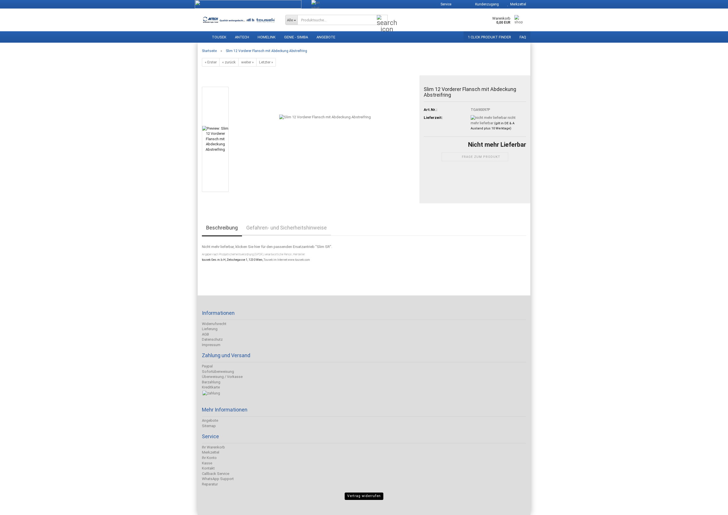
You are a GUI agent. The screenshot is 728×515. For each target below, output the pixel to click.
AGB (205, 334)
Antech (242, 37)
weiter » (247, 62)
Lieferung (210, 329)
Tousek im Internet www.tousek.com (287, 259)
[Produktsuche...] (382, 20)
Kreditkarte (211, 387)
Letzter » (266, 62)
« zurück (229, 62)
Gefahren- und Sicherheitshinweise (286, 228)
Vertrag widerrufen (364, 496)
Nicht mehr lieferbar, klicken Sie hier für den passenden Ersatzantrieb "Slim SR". (267, 247)
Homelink (267, 37)
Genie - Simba (296, 37)
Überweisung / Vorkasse (222, 377)
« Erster (211, 62)
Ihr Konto (209, 458)
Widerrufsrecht (214, 324)
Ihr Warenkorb (213, 447)
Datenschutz (212, 339)
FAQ (523, 37)
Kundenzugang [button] (486, 4)
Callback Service (215, 473)
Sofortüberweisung (218, 371)
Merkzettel (517, 4)
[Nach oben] (15, 506)
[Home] (202, 36)
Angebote (326, 37)
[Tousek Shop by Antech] (239, 20)
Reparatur (210, 484)
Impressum (211, 345)
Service (445, 4)
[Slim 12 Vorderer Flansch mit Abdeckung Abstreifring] (325, 139)
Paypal (207, 366)
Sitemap (209, 426)
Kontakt (208, 468)
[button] (461, 4)
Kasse (207, 463)
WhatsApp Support (218, 479)
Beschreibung (222, 228)
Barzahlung (211, 382)
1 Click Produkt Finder (489, 37)
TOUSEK (219, 37)
